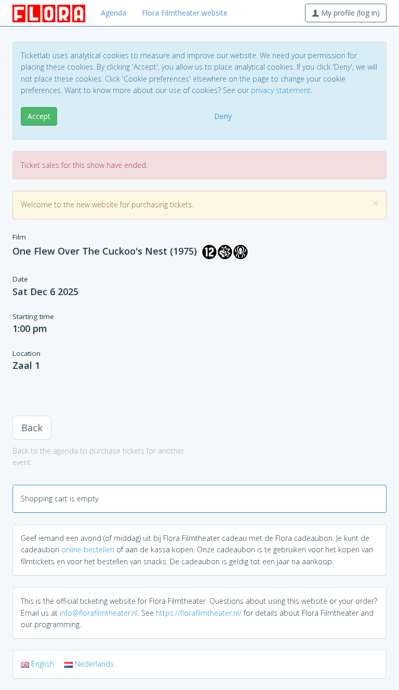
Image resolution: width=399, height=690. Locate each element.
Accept (39, 116)
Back (32, 427)
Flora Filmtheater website (185, 13)
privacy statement (281, 90)
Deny (223, 116)
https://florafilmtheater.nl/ (199, 613)
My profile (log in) (349, 13)
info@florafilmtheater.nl (99, 613)
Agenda (113, 13)
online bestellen (87, 549)
